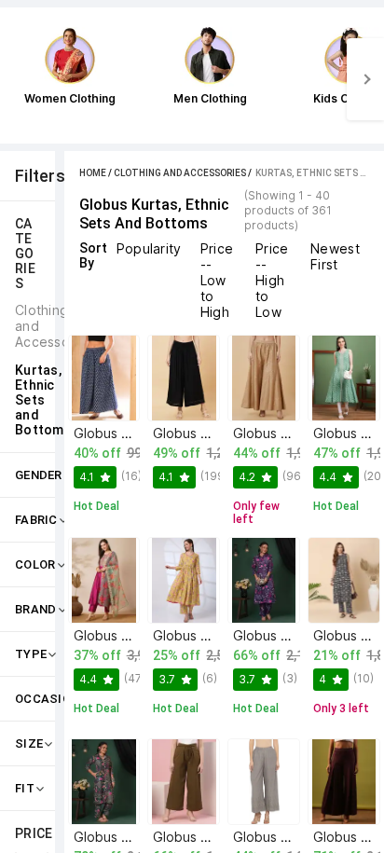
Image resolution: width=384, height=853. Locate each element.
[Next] (365, 79)
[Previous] (18, 79)
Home (92, 173)
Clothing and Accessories (180, 173)
